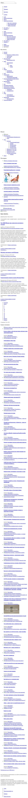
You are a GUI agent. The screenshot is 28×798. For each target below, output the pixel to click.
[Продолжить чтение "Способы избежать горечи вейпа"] (12, 188)
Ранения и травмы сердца (13, 54)
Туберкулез (9, 89)
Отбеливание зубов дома (9, 340)
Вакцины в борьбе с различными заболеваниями (15, 748)
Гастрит (5, 52)
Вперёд (5, 318)
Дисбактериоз (13, 145)
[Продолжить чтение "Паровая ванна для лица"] (10, 410)
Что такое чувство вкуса (9, 687)
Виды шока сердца (8, 718)
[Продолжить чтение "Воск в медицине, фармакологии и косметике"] (14, 516)
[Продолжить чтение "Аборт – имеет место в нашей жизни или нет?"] (14, 700)
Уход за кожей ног (8, 767)
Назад (5, 304)
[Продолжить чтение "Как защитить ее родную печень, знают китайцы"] (15, 629)
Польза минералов (8, 467)
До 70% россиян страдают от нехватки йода (14, 579)
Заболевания (10, 62)
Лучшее (5, 6)
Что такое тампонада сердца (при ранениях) (14, 695)
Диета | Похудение (8, 582)
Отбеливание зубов (8, 344)
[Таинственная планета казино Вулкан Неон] (11, 281)
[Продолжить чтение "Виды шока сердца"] (8, 716)
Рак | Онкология (7, 336)
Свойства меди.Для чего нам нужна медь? (13, 663)
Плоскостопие (13, 147)
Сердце (5, 53)
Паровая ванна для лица (9, 413)
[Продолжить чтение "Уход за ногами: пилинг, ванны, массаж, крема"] (14, 761)
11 (4, 310)
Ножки (11, 66)
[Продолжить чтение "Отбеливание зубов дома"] (10, 338)
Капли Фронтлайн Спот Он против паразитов (14, 547)
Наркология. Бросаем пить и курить (12, 714)
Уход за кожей (7, 643)
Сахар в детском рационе (10, 671)
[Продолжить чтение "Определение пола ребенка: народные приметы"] (15, 753)
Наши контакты (7, 796)
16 (4, 317)
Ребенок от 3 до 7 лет (11, 149)
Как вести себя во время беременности (13, 571)
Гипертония (9, 56)
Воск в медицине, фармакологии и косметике (14, 519)
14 (4, 314)
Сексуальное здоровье (9, 86)
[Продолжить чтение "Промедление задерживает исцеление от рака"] (15, 469)
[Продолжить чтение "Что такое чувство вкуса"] (9, 684)
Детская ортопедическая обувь (11, 364)
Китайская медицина (8, 85)
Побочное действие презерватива (11, 405)
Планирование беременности (13, 137)
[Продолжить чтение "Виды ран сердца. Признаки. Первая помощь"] (14, 353)
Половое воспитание (11, 153)
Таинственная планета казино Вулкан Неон (12, 277)
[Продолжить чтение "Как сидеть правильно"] (9, 652)
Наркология (6, 45)
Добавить (6, 9)
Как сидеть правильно (9, 655)
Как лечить (10, 335)
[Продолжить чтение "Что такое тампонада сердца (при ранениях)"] (14, 692)
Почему (6, 446)
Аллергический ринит (14, 142)
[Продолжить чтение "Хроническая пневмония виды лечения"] (13, 526)
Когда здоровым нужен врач (10, 163)
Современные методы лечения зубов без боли (14, 563)
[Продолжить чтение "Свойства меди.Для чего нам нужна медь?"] (14, 660)
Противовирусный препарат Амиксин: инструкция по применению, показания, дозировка (15, 588)
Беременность (7, 135)
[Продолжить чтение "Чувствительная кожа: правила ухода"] (12, 637)
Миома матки (10, 76)
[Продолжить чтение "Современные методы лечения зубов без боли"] (15, 560)
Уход (8, 64)
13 (4, 313)
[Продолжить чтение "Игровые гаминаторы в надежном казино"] (13, 346)
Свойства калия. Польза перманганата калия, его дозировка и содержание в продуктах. (15, 599)
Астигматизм (13, 146)
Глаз (5, 73)
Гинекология (6, 74)
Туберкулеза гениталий (12, 77)
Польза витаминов (8, 100)
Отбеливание (10, 94)
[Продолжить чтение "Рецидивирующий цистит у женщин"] (12, 167)
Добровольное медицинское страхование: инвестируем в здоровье (13, 500)
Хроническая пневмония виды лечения (13, 528)
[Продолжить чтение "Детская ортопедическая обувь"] (11, 361)
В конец (5, 320)
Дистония (9, 57)
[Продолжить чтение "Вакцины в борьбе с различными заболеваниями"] (15, 745)
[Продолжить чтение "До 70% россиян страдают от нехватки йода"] (14, 576)
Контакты (6, 12)
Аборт (5, 155)
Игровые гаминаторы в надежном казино (13, 348)
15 (4, 316)
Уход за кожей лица (8, 417)
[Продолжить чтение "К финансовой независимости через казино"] (14, 377)
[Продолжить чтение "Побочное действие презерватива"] (12, 402)
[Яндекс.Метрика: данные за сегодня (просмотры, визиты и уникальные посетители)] (7, 208)
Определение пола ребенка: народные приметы (15, 756)
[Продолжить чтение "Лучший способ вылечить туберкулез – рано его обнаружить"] (15, 419)
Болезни (9, 141)
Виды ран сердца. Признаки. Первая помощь (14, 356)
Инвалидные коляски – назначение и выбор (14, 555)
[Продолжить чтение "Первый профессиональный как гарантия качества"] (15, 196)
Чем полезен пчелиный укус (10, 388)
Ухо (4, 92)
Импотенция (9, 80)
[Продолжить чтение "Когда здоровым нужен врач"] (10, 160)
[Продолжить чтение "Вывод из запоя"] (8, 708)
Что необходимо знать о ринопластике (13, 623)
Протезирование (10, 96)
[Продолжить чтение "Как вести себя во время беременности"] (13, 568)
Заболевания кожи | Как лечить (11, 376)
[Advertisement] (14, 116)
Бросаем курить (10, 98)
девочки (11, 154)
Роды (8, 138)
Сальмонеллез (10, 90)
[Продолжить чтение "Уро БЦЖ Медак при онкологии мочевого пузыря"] (11, 613)
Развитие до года (11, 151)
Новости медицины (8, 166)
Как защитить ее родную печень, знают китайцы (15, 631)
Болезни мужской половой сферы (11, 78)
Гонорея (9, 82)
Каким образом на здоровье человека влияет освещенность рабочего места (14, 739)
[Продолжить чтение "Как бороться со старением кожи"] (11, 676)
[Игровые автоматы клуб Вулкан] (8, 256)
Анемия (11, 143)
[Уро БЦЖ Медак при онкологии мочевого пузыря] (12, 228)
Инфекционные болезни (9, 88)
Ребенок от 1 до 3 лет (11, 150)
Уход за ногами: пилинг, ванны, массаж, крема (14, 763)
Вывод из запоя (7, 711)
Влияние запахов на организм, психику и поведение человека (13, 510)
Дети (5, 139)
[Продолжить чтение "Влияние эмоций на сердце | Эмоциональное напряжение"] (15, 478)
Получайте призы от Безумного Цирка (12, 490)
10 (4, 309)
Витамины (6, 401)
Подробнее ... (16, 166)
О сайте (5, 14)
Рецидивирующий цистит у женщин (12, 170)
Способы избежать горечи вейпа (11, 191)
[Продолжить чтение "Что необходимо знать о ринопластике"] (13, 621)
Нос (4, 84)
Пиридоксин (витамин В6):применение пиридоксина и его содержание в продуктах (14, 728)
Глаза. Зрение (7, 744)
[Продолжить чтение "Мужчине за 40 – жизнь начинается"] (12, 645)
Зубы (5, 93)
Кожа (5, 61)
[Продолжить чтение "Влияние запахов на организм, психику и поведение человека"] (15, 507)
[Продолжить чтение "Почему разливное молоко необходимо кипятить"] (15, 439)
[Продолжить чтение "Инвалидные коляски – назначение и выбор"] (14, 552)
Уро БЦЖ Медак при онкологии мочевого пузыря (15, 616)
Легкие (5, 69)
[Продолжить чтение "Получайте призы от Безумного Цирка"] (13, 487)
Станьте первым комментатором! (8, 248)
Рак (4, 68)
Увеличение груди (11, 60)
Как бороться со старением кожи (11, 679)
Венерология (7, 81)
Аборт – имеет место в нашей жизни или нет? (14, 703)
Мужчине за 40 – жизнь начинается (12, 647)
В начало (6, 302)
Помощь (5, 793)
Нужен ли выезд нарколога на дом (12, 185)
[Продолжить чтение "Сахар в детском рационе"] (10, 668)
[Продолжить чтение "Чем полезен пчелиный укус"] (10, 385)
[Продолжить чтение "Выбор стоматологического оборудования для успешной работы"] (15, 449)
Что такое (6, 691)
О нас (5, 788)
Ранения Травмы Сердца (10, 360)
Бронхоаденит (10, 72)
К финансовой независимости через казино (14, 380)
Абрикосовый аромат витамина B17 (12, 397)
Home (5, 44)
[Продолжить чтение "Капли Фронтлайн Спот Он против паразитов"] (14, 544)
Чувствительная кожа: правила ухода (12, 639)
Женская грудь (7, 58)
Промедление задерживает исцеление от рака (14, 471)
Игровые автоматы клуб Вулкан (9, 252)
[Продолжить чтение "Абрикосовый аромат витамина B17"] (12, 394)
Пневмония (9, 70)
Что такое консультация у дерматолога (13, 372)
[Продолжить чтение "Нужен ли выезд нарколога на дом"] (11, 182)
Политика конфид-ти (8, 791)
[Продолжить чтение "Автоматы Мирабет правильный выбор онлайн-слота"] (15, 430)
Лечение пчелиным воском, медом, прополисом (15, 392)
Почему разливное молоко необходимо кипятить (15, 442)
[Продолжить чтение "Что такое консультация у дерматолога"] (13, 369)
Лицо (11, 65)
